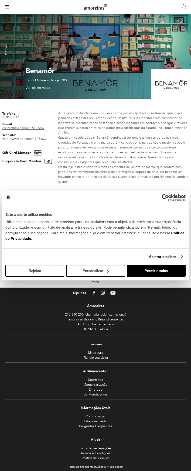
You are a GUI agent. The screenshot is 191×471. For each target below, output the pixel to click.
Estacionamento (95, 421)
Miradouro (95, 353)
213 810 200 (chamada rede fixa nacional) (95, 314)
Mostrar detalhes (162, 257)
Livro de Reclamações (95, 448)
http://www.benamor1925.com (25, 139)
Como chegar (95, 416)
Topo (95, 282)
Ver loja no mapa (38, 88)
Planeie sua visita (95, 357)
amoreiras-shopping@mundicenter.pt (95, 319)
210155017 (10, 117)
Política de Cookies (95, 458)
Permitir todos (156, 271)
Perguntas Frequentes (95, 426)
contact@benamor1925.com (23, 128)
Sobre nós (95, 380)
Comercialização (95, 384)
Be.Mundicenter (95, 394)
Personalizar (93, 271)
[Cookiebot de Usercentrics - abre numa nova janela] (165, 197)
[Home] (95, 7)
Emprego (95, 389)
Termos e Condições (95, 453)
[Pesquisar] (184, 7)
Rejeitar (35, 271)
